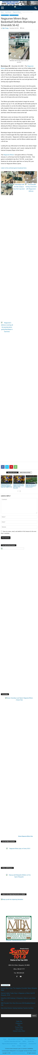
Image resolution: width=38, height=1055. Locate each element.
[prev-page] (18, 491)
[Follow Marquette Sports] (19, 882)
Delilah (24, 1041)
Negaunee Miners (17, 12)
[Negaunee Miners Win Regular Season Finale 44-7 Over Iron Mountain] (19, 479)
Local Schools (8, 12)
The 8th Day (31, 1041)
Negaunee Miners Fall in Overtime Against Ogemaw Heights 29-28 (6, 486)
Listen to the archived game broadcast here (13, 168)
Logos (24, 1045)
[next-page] (20, 491)
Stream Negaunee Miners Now (25, 836)
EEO (19, 1025)
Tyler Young (5, 28)
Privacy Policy (19, 1027)
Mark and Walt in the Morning (15, 1039)
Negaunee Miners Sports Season (9, 1043)
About (13, 1045)
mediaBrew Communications (18, 1053)
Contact (19, 1045)
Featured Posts (22, 1043)
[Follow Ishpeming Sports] (19, 906)
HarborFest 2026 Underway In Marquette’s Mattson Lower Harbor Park (18, 999)
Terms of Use (19, 1029)
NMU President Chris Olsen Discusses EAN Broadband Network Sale (18, 1004)
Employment (19, 1023)
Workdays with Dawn (30, 1039)
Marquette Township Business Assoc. (16, 940)
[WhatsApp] (15, 467)
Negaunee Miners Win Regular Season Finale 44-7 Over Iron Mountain (18, 486)
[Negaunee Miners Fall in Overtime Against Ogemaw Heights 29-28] (6, 479)
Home (2, 12)
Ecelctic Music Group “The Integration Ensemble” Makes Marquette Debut (19, 989)
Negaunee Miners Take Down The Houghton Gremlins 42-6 (31, 486)
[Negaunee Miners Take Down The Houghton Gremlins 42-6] (31, 479)
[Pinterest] (11, 467)
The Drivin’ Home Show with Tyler (12, 1041)
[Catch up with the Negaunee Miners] (19, 855)
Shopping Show (32, 1043)
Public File (19, 1021)
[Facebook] (3, 467)
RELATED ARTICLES (12, 472)
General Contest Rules (19, 1031)
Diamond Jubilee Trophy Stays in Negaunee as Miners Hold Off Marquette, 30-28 (18, 994)
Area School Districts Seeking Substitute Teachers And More (17, 1008)
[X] (7, 467)
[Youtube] (21, 976)
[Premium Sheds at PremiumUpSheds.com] (19, 3)
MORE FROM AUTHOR (25, 472)
